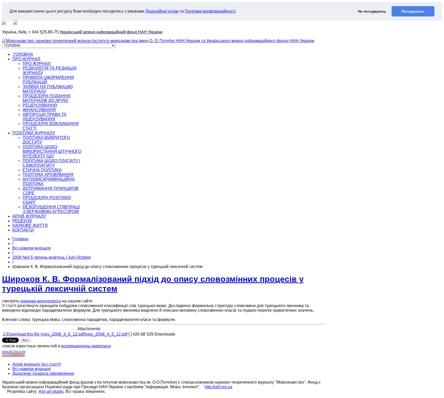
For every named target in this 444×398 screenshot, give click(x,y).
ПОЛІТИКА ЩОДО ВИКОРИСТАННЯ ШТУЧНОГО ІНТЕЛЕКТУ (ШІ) (52, 151)
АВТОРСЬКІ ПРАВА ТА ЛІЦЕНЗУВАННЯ (45, 116)
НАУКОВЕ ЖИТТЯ (30, 225)
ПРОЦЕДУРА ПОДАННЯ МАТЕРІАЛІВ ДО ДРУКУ (46, 98)
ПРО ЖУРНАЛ (26, 59)
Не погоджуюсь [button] (372, 11)
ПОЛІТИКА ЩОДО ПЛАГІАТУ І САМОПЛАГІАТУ (51, 163)
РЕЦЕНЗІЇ (22, 221)
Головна (20, 239)
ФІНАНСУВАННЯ (39, 110)
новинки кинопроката (40, 301)
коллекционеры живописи (86, 346)
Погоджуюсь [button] (413, 11)
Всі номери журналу (31, 248)
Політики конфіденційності (210, 11)
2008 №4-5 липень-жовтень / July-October (51, 257)
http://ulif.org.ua (218, 387)
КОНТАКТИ (23, 230)
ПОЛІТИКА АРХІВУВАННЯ (48, 174)
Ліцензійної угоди (162, 11)
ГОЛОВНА (22, 54)
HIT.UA (7, 355)
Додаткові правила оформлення (43, 373)
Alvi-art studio (51, 391)
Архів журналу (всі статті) (36, 364)
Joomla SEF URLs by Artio (14, 351)
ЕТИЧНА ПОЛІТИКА (42, 170)
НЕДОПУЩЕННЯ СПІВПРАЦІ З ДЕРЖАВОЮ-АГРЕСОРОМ (51, 209)
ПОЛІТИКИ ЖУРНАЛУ (33, 133)
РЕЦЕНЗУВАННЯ (40, 105)
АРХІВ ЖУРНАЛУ (29, 216)
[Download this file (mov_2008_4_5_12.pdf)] (44, 334)
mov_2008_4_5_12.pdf (106, 334)
